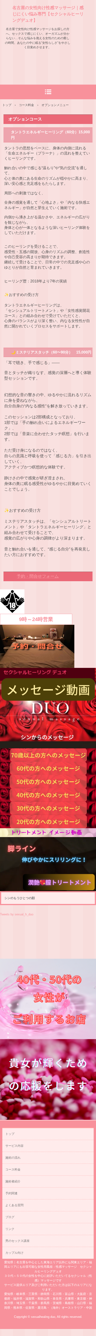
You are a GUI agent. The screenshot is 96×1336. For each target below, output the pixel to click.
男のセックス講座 (17, 1241)
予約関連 (11, 1193)
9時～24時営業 (36, 619)
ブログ (9, 1217)
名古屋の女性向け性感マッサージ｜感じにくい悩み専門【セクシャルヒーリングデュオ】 (48, 14)
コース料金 (13, 1169)
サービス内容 (14, 1145)
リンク (9, 1229)
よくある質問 (14, 1205)
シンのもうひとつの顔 (19, 898)
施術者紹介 (13, 1181)
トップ (9, 1134)
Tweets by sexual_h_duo (16, 914)
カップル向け (14, 1252)
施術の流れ (13, 1157)
